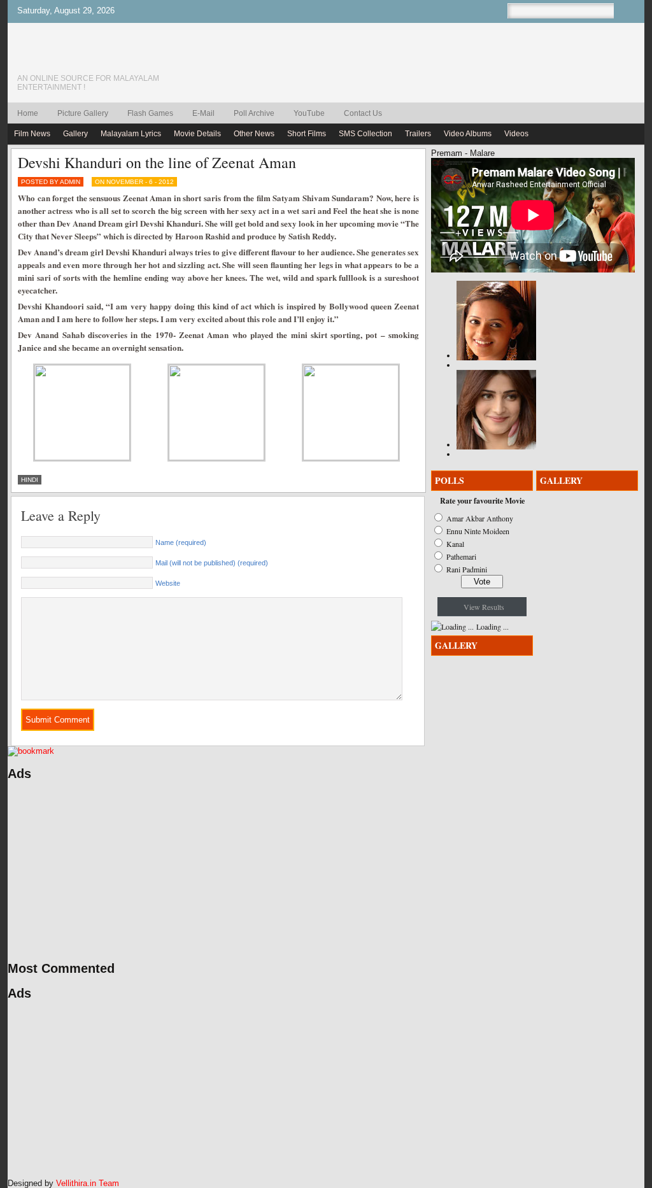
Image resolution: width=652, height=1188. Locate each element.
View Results (484, 607)
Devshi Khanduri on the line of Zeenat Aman (157, 162)
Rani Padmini (466, 569)
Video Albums (468, 133)
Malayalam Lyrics (131, 133)
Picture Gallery (82, 113)
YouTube (309, 113)
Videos (516, 133)
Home (27, 113)
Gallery (75, 133)
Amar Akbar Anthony (479, 518)
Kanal (455, 544)
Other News (254, 133)
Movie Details (197, 133)
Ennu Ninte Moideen (477, 531)
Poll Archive (254, 113)
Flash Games (150, 113)
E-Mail (203, 113)
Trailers (418, 133)
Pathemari (461, 556)
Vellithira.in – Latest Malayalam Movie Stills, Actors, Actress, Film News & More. (106, 56)
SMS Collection (365, 133)
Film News (32, 133)
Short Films (306, 133)
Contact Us (363, 113)
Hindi (29, 479)
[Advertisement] (128, 871)
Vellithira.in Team (87, 1183)
